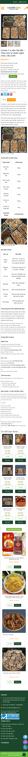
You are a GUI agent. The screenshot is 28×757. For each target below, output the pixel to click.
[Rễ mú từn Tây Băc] (14, 621)
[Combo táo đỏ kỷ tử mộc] (20, 501)
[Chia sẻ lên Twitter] (5, 95)
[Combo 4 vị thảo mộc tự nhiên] (20, 439)
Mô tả (4, 99)
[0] (25, 8)
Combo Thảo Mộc (11, 81)
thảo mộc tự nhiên (16, 88)
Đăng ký (15, 2)
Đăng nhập (23, 2)
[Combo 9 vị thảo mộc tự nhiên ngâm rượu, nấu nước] (7, 470)
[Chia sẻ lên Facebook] (2, 95)
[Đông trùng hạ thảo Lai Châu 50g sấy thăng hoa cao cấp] (14, 544)
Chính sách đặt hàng (7, 733)
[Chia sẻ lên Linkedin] (8, 95)
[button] (24, 16)
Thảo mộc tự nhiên (21, 81)
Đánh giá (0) (11, 99)
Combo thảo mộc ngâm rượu (11, 84)
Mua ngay (13, 76)
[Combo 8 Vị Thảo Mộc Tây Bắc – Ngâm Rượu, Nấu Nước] (7, 501)
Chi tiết (7, 456)
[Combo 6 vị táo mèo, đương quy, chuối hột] (20, 470)
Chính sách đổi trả (7, 728)
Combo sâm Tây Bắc (9, 82)
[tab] (4, 99)
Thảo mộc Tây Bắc (6, 88)
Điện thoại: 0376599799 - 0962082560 (13, 705)
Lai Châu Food (12, 92)
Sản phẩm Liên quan (14, 529)
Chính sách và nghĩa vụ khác (10, 738)
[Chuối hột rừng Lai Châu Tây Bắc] (14, 659)
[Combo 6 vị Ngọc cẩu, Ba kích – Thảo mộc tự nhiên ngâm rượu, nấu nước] (7, 439)
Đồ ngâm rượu (12, 86)
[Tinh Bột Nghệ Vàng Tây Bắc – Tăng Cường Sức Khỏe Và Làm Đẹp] (14, 582)
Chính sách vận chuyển (8, 731)
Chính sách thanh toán (8, 736)
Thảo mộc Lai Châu (21, 86)
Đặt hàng (7, 460)
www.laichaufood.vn (6, 423)
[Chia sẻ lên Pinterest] (11, 95)
